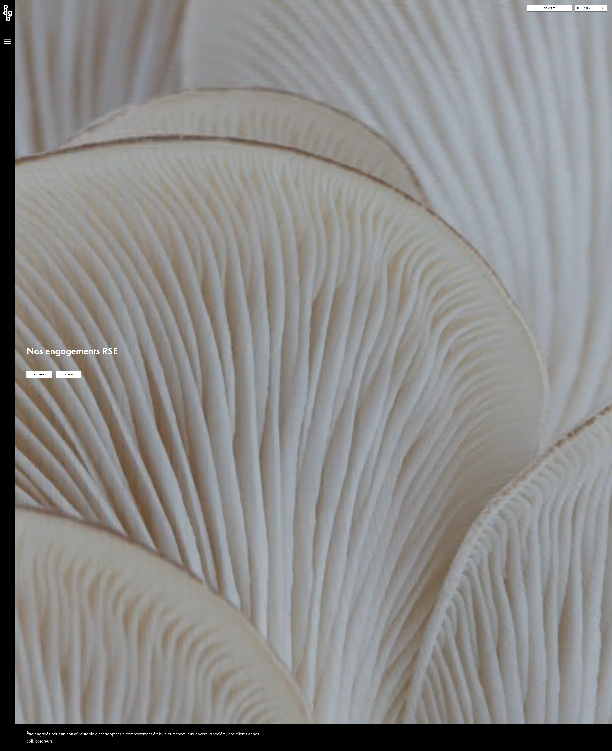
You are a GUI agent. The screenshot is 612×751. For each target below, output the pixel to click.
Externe (39, 374)
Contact (549, 8)
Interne (69, 374)
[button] (604, 8)
